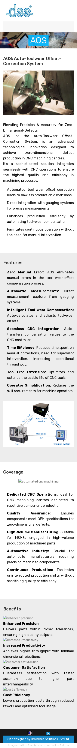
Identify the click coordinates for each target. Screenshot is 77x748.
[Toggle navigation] (69, 26)
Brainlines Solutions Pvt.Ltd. (50, 739)
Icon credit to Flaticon (56, 745)
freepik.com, (35, 745)
